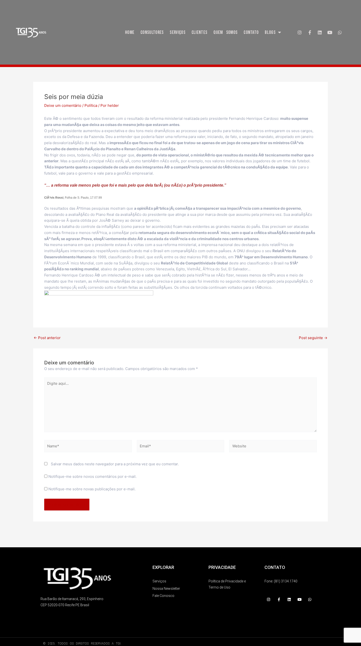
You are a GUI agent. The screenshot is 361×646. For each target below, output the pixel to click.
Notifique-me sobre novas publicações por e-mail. (92, 489)
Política (90, 105)
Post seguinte (313, 338)
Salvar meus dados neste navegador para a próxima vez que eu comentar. (115, 464)
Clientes (199, 32)
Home (129, 32)
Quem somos (225, 32)
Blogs (270, 32)
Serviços (177, 32)
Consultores (152, 32)
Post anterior (47, 338)
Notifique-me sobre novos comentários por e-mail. (92, 476)
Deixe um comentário (62, 105)
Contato (251, 32)
